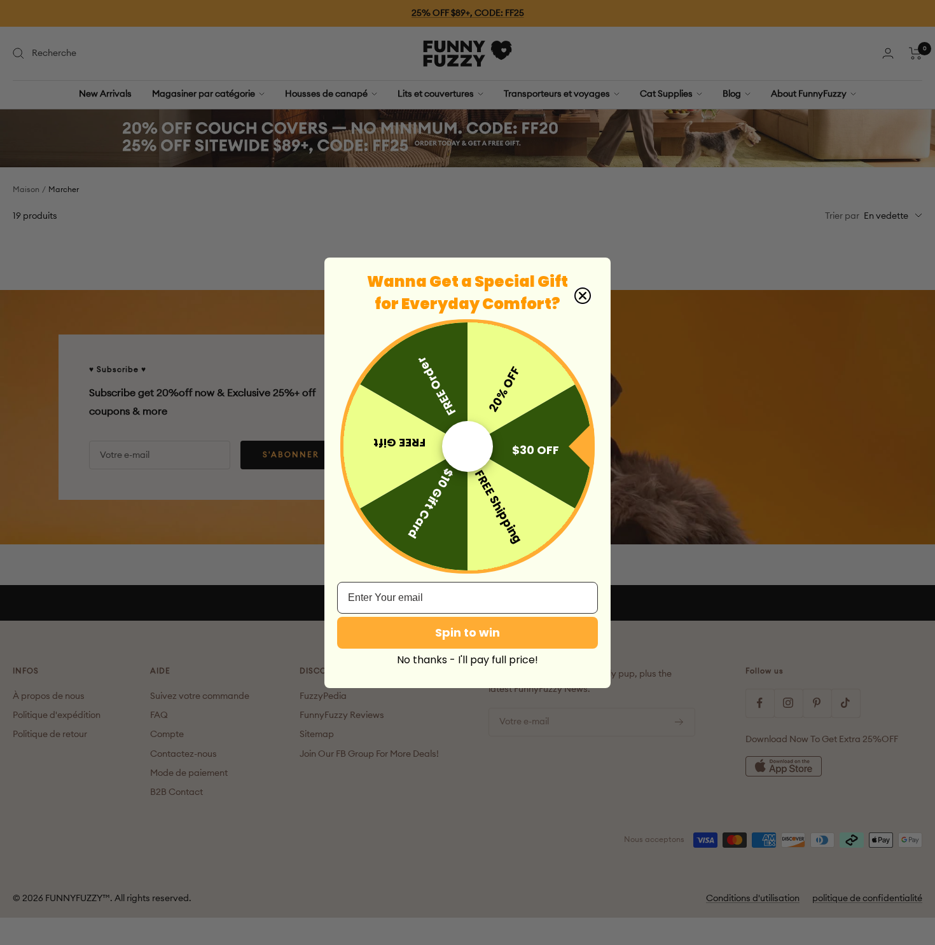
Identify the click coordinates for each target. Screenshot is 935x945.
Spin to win (467, 632)
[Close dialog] (582, 295)
